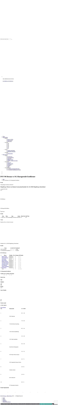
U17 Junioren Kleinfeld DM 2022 (13, 168)
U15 (8, 145)
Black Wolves (5, 154)
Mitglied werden (10, 159)
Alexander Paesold (5, 262)
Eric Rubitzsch (4, 265)
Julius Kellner (4, 260)
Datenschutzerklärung (7, 401)
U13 (8, 146)
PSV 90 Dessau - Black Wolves (6, 395)
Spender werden (10, 163)
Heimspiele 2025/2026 (11, 151)
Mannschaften (5, 137)
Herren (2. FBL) (10, 139)
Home (4, 397)
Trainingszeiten (10, 153)
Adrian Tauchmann (5, 266)
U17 (8, 144)
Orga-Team (9, 158)
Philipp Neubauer (5, 261)
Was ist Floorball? (10, 157)
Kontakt (8, 165)
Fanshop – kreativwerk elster (12, 160)
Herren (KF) (9, 141)
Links (8, 166)
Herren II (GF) (10, 140)
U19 (8, 143)
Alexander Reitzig (5, 263)
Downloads (9, 164)
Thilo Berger (4, 267)
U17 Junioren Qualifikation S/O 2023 (14, 169)
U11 (8, 147)
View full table (3, 307)
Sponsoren (9, 162)
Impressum (5, 400)
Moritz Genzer (4, 256)
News (4, 136)
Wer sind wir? (9, 156)
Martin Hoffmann (5, 257)
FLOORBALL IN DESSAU (8, 81)
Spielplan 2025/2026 (11, 150)
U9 (7, 148)
